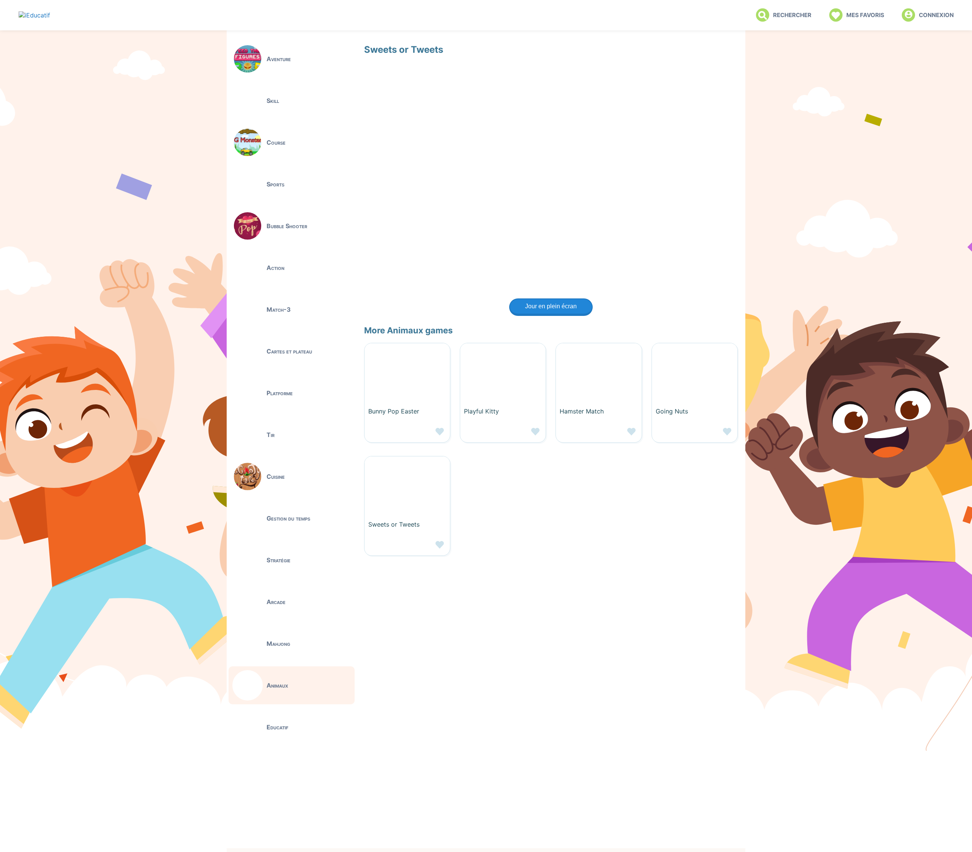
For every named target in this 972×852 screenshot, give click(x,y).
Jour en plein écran (551, 306)
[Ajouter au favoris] (407, 434)
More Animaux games (408, 330)
